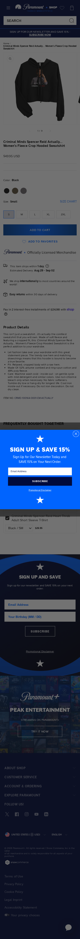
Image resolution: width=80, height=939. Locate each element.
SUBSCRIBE (40, 481)
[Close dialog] (76, 434)
